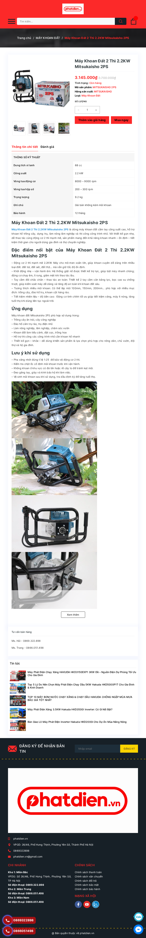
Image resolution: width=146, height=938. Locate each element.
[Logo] (73, 9)
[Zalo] (139, 916)
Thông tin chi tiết (25, 147)
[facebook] (78, 904)
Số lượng (81, 101)
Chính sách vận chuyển (89, 876)
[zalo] (95, 904)
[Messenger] (138, 929)
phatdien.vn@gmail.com (27, 856)
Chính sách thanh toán (88, 872)
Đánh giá (47, 147)
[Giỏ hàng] (133, 23)
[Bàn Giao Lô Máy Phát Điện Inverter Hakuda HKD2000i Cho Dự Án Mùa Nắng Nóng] (18, 725)
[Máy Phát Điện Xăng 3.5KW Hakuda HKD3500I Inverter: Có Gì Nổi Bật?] (18, 713)
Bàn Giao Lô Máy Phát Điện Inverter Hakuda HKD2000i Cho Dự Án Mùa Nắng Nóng (77, 721)
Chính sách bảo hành (87, 889)
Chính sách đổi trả (86, 880)
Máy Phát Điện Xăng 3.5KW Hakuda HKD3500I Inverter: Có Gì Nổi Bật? (70, 709)
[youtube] (86, 904)
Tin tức (15, 663)
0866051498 (23, 931)
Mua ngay (121, 120)
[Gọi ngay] (7, 920)
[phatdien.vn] (73, 801)
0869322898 (21, 850)
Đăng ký (129, 748)
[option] (19, 128)
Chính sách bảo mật (87, 884)
